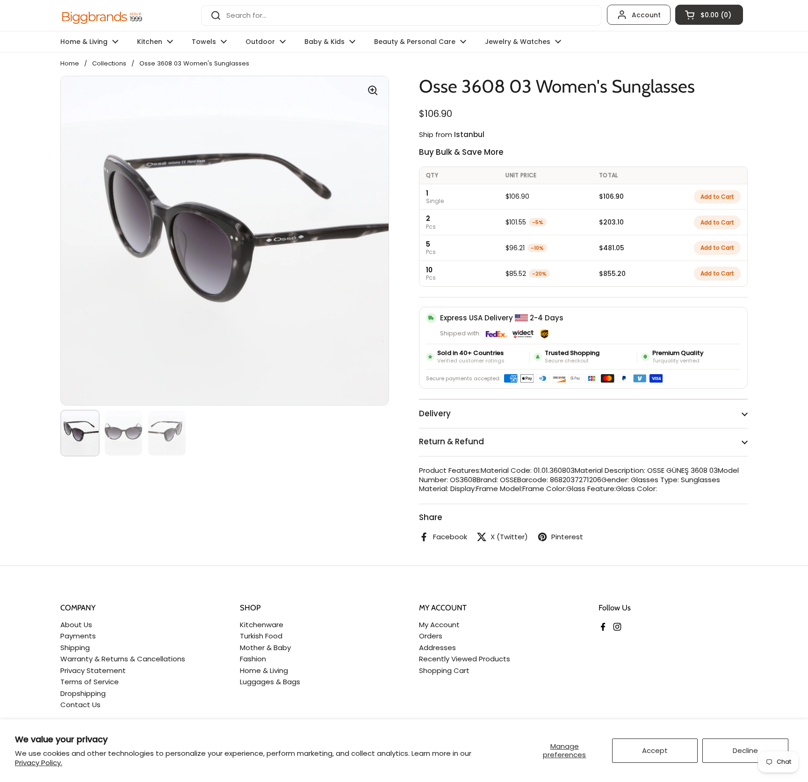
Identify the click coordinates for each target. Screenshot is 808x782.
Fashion (253, 659)
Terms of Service (89, 682)
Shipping (75, 647)
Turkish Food (261, 636)
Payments (78, 636)
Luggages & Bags (270, 682)
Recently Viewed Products (464, 659)
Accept (655, 750)
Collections (109, 63)
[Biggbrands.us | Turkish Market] (102, 15)
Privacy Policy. (38, 763)
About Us (76, 625)
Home (69, 63)
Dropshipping (83, 693)
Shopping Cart (444, 670)
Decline (745, 750)
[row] (583, 197)
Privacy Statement (93, 670)
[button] (709, 15)
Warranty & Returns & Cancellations (122, 659)
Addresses (437, 647)
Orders (430, 636)
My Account (439, 625)
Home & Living (264, 670)
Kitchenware (261, 625)
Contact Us (80, 705)
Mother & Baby (265, 647)
